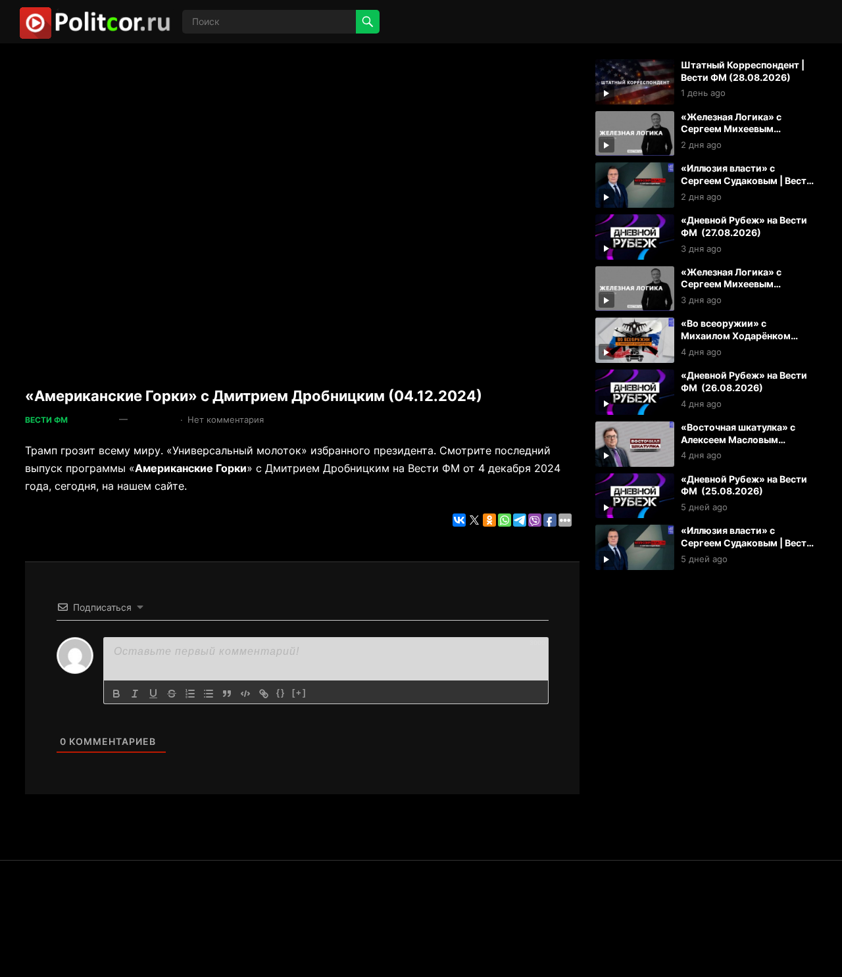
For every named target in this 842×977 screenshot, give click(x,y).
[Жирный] (116, 694)
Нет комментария (225, 419)
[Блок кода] (245, 694)
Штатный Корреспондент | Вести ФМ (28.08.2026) (743, 71)
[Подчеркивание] (153, 694)
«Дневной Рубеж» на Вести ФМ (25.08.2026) (744, 485)
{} (280, 693)
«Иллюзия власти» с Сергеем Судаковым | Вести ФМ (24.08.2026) (746, 542)
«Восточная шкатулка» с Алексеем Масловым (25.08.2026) (738, 439)
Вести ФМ (46, 420)
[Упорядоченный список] (190, 694)
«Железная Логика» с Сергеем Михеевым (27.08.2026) (731, 284)
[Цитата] (227, 694)
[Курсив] (135, 694)
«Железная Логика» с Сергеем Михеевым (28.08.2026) (731, 129)
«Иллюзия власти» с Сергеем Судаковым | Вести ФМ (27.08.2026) (746, 180)
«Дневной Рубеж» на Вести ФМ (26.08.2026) (744, 381)
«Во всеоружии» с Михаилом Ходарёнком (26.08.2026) (736, 335)
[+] (299, 693)
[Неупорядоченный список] (208, 694)
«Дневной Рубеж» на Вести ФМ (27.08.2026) (744, 226)
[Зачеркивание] (171, 694)
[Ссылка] (264, 694)
